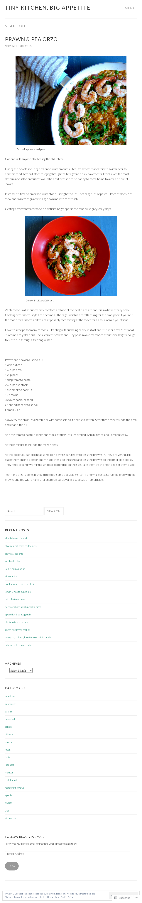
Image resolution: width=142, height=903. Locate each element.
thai (7, 810)
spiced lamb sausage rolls (18, 614)
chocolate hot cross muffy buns (21, 545)
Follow (12, 865)
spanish (9, 795)
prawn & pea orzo (31, 39)
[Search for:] (24, 511)
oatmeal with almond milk (18, 645)
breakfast (10, 719)
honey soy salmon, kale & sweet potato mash (28, 637)
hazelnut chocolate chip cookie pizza (23, 606)
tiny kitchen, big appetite (48, 7)
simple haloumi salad (16, 538)
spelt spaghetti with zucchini (19, 584)
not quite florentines (15, 599)
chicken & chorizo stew (16, 622)
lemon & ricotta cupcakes (18, 591)
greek (8, 749)
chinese (9, 734)
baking (8, 711)
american (10, 696)
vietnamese (11, 818)
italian (8, 757)
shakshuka (11, 576)
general (8, 742)
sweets (8, 802)
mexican (9, 772)
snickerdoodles (12, 561)
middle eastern (12, 780)
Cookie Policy (66, 897)
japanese (9, 764)
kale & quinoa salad (15, 568)
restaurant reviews (14, 787)
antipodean (10, 703)
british (8, 726)
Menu (130, 8)
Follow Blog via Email (24, 836)
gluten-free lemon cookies (18, 629)
